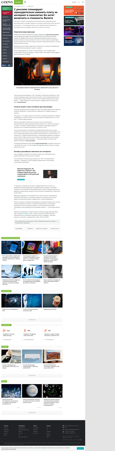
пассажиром (47, 125)
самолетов (27, 48)
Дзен (48, 437)
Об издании (36, 428)
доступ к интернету (20, 109)
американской (39, 186)
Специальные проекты (24, 429)
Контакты (35, 433)
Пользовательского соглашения (8, 449)
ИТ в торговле (6, 47)
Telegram (49, 435)
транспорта (24, 212)
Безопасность (6, 38)
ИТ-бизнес (5, 55)
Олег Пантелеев (30, 140)
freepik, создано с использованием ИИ (53, 84)
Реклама (35, 429)
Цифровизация (6, 32)
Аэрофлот (21, 154)
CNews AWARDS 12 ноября (6, 13)
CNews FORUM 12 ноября (6, 8)
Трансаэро (24, 160)
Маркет (20, 431)
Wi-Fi (24, 156)
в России (30, 158)
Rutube (48, 433)
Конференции (22, 428)
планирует (26, 213)
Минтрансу (21, 36)
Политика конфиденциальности (72, 429)
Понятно (80, 448)
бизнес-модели (44, 212)
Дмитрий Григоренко (53, 34)
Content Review (31, 143)
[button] (79, 2)
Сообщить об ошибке (69, 431)
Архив (5, 435)
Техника (20, 433)
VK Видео (49, 431)
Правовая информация (70, 433)
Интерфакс (46, 215)
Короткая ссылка (55, 228)
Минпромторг (17, 46)
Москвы (58, 116)
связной (47, 187)
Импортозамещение (7, 35)
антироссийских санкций (26, 191)
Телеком (4, 49)
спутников (34, 215)
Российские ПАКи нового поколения (7, 29)
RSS (65, 427)
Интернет (18, 2)
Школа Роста (5, 16)
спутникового (17, 207)
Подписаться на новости (42, 228)
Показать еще (32, 319)
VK (47, 429)
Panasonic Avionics (52, 189)
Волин (25, 119)
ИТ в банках (5, 44)
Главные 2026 (6, 24)
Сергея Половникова (41, 143)
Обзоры (6, 433)
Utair (29, 160)
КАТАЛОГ (74, 2)
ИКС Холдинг (55, 52)
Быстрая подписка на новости (71, 425)
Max (47, 428)
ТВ (19, 435)
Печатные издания (23, 437)
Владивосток (19, 117)
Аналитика (6, 429)
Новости (6, 428)
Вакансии (35, 431)
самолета (16, 127)
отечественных (36, 202)
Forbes (15, 43)
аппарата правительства (40, 34)
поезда (53, 125)
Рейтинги (5, 58)
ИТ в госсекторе (6, 41)
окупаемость (28, 207)
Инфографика (6, 61)
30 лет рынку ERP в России (6, 20)
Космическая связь (28, 52)
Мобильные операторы (20, 195)
